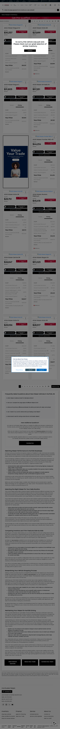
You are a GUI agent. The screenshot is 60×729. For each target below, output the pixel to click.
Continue (30, 50)
